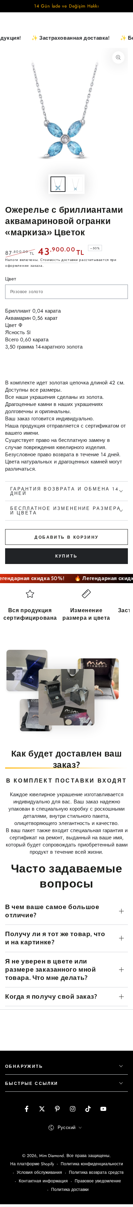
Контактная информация (43, 1181)
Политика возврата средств (96, 1173)
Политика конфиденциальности (92, 1164)
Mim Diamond (51, 1156)
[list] (66, 615)
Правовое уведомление (98, 1181)
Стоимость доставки (59, 259)
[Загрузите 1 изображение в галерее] (57, 184)
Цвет (10, 278)
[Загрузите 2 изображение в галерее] (75, 184)
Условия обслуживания (39, 1173)
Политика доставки (70, 1190)
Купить (66, 556)
